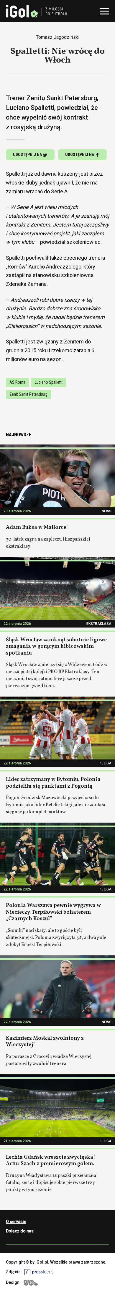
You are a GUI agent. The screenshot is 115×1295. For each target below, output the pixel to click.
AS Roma (17, 382)
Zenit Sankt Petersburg (28, 394)
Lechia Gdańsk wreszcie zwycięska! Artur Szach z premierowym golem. (50, 1161)
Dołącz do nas (20, 1231)
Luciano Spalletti (49, 382)
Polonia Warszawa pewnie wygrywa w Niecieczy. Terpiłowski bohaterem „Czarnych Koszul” (53, 912)
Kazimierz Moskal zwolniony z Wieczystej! (45, 1042)
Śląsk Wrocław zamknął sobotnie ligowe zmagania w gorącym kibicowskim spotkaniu (56, 646)
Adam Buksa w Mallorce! (37, 527)
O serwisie (16, 1221)
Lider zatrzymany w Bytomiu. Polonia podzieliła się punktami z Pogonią (53, 783)
